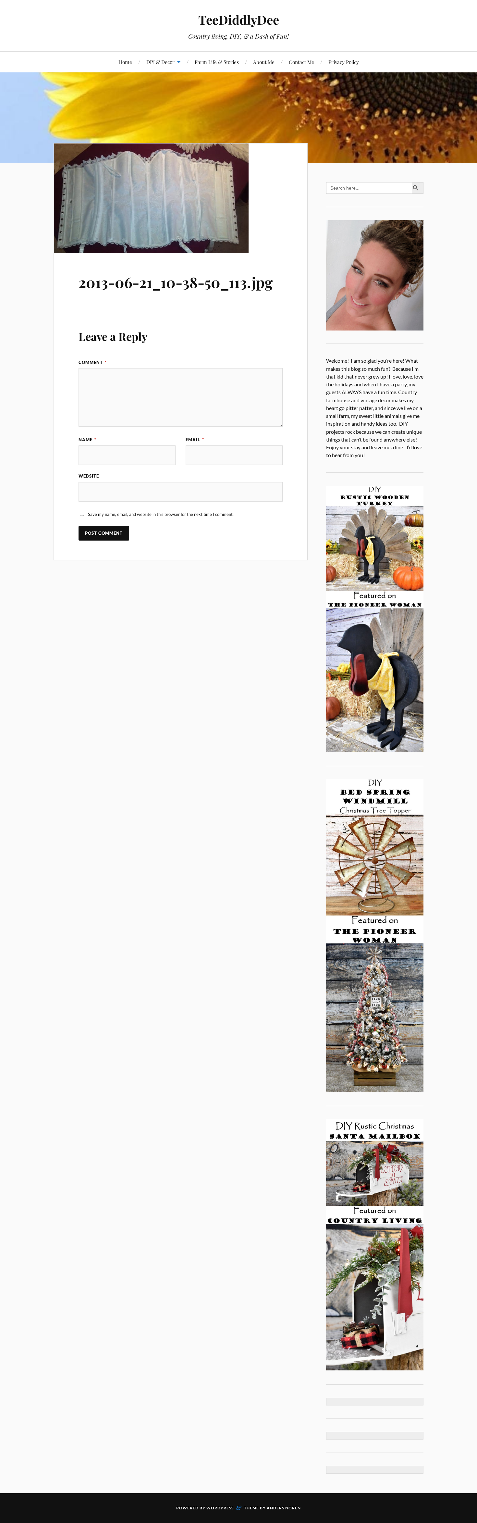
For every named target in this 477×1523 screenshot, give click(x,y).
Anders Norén (284, 1507)
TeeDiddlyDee (238, 19)
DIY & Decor (160, 61)
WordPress (220, 1507)
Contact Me (301, 61)
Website (89, 476)
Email (195, 439)
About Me (264, 61)
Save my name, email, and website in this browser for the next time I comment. (161, 514)
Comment (93, 362)
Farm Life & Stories (217, 61)
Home (125, 61)
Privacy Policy (343, 61)
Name (87, 439)
